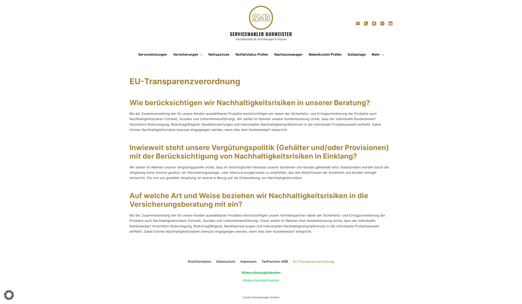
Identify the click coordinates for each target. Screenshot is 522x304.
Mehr (376, 55)
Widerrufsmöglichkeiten (261, 280)
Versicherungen (185, 55)
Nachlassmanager (288, 55)
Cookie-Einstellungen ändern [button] (261, 297)
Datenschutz (225, 261)
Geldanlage (357, 55)
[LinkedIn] (390, 23)
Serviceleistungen (152, 55)
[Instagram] (382, 23)
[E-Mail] (358, 23)
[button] (9, 295)
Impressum (248, 261)
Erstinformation (199, 261)
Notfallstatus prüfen (252, 55)
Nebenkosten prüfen (325, 55)
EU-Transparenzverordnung (313, 261)
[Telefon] (366, 23)
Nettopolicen (218, 55)
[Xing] (374, 23)
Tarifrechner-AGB (275, 261)
